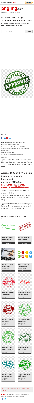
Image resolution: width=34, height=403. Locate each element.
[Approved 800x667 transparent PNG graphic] (8, 364)
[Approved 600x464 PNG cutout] (8, 282)
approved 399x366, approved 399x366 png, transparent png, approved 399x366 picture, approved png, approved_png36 (15, 148)
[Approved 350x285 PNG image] (8, 309)
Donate (18, 388)
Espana (14, 2)
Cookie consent (25, 388)
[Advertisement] (17, 51)
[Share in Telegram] (5, 138)
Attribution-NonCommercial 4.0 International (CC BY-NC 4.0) (13, 143)
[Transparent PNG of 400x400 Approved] (24, 309)
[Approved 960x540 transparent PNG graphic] (24, 282)
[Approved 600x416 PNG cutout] (24, 337)
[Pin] (7, 138)
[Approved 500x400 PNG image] (24, 364)
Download (8, 243)
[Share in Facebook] (2, 138)
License (9, 388)
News (13, 388)
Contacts (4, 390)
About (3, 388)
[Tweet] (10, 138)
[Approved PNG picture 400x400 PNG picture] (8, 337)
